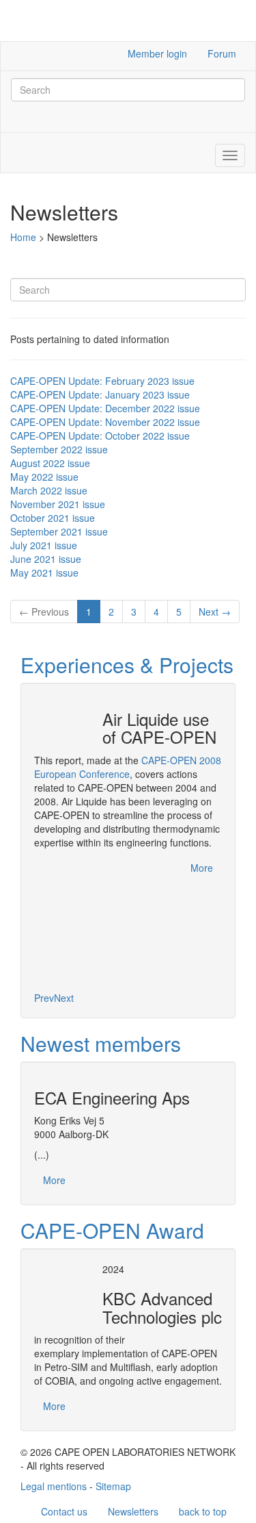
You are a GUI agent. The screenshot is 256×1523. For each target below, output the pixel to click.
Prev (44, 998)
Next (64, 998)
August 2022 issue (50, 463)
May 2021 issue (44, 572)
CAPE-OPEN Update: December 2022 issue (105, 408)
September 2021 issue (59, 531)
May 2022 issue (44, 476)
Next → (215, 611)
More (201, 867)
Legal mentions (53, 1486)
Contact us (64, 1511)
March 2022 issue (48, 490)
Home (23, 237)
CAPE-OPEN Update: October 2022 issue (100, 435)
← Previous (44, 611)
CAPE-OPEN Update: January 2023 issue (100, 394)
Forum (222, 53)
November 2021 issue (57, 504)
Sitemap (113, 1486)
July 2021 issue (43, 545)
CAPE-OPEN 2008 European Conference (127, 767)
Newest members (100, 1043)
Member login (157, 53)
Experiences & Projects (126, 664)
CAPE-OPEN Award (112, 1230)
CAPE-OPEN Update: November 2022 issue (105, 422)
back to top (203, 1511)
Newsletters (133, 1511)
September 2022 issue (59, 449)
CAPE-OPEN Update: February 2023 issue (102, 381)
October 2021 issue (52, 518)
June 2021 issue (45, 559)
